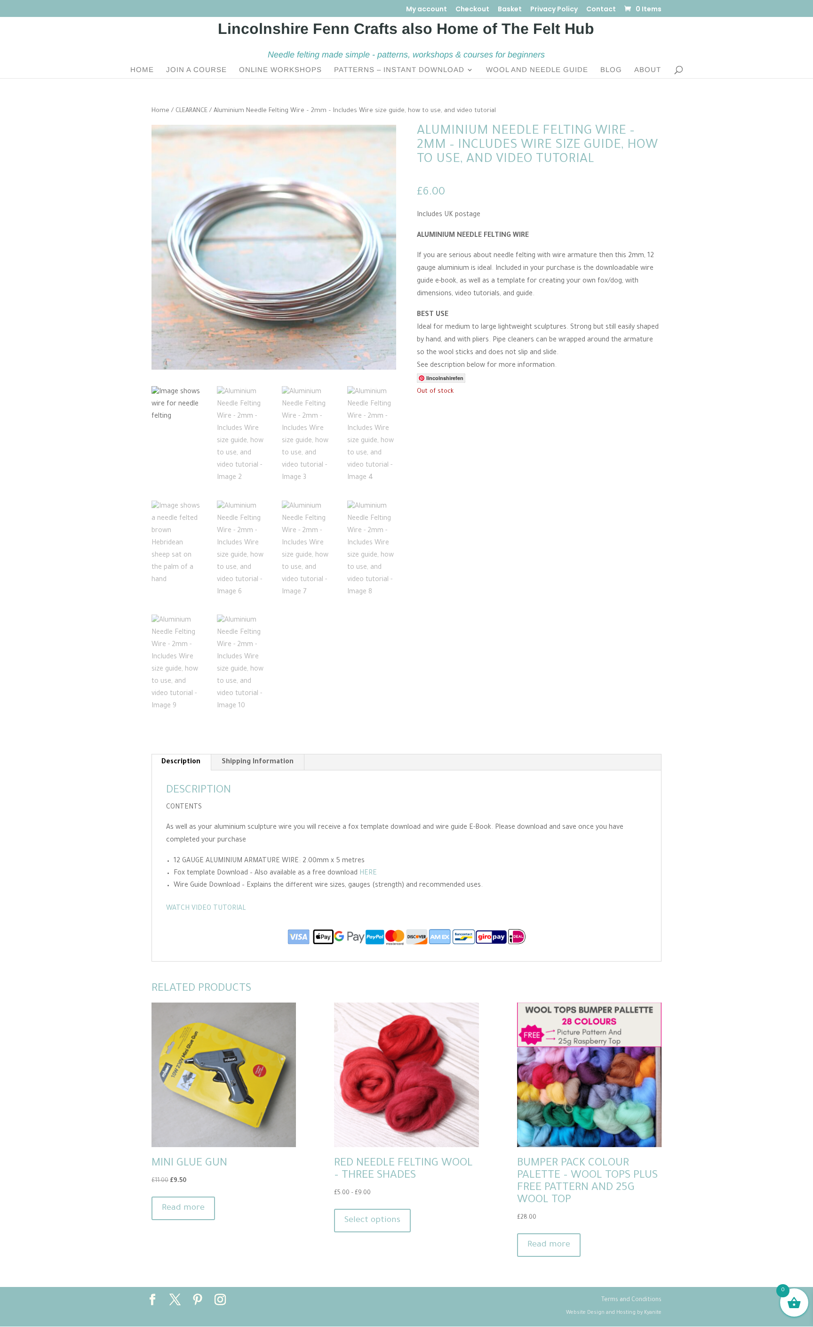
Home (142, 69)
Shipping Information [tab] (258, 762)
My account (426, 10)
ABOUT (647, 69)
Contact (601, 10)
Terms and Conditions (631, 1300)
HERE (368, 873)
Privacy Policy (554, 10)
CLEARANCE (191, 111)
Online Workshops (280, 69)
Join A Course (196, 69)
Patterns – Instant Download (399, 69)
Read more (183, 1208)
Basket (510, 10)
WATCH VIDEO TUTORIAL (206, 909)
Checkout (472, 10)
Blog (611, 69)
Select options (372, 1220)
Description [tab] (180, 762)
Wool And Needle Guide (537, 69)
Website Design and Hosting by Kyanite (614, 1313)
